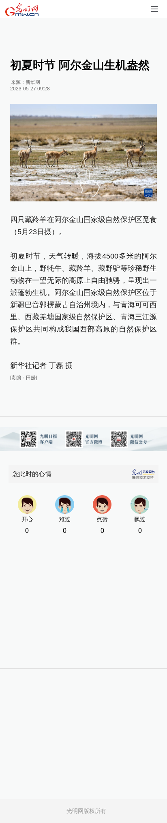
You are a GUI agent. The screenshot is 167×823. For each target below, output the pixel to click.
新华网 (33, 82)
